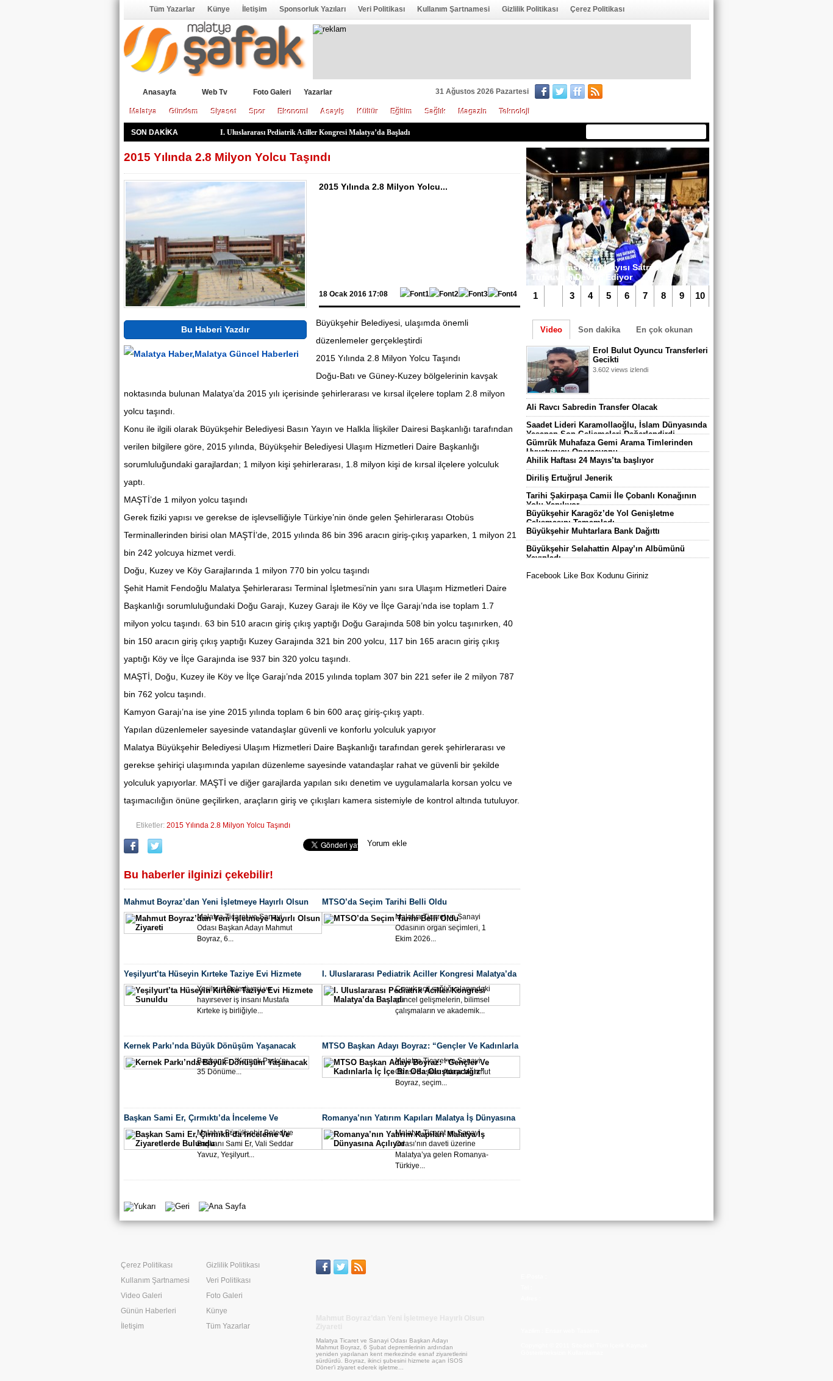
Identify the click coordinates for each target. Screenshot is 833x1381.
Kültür (368, 111)
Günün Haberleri (148, 1311)
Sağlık (435, 111)
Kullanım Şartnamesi (453, 9)
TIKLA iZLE (623, 385)
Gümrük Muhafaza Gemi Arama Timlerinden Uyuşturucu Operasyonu (609, 447)
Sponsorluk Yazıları (312, 9)
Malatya (143, 111)
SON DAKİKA (154, 132)
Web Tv (214, 92)
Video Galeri (141, 1295)
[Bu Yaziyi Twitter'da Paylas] (155, 850)
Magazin (473, 111)
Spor (257, 111)
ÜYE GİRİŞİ (684, 92)
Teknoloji (514, 111)
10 (700, 295)
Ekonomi (293, 111)
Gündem (184, 111)
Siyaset (224, 111)
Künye (218, 9)
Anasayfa (132, 9)
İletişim (254, 9)
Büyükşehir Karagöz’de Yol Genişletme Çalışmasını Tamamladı (600, 518)
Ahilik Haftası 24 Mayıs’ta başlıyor (590, 460)
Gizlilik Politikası (530, 9)
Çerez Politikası (597, 9)
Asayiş (333, 111)
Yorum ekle (387, 843)
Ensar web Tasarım (572, 1330)
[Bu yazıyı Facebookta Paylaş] (131, 850)
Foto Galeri (272, 92)
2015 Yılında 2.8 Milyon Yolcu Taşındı (228, 825)
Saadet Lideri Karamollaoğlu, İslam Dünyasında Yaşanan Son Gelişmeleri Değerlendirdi (616, 429)
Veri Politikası (381, 9)
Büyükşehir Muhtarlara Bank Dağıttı (593, 531)
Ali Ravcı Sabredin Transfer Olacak (591, 407)
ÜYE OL (634, 92)
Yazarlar (318, 92)
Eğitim (402, 111)
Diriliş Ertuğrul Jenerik (569, 477)
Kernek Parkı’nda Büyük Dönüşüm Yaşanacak (294, 132)
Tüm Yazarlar (172, 9)
